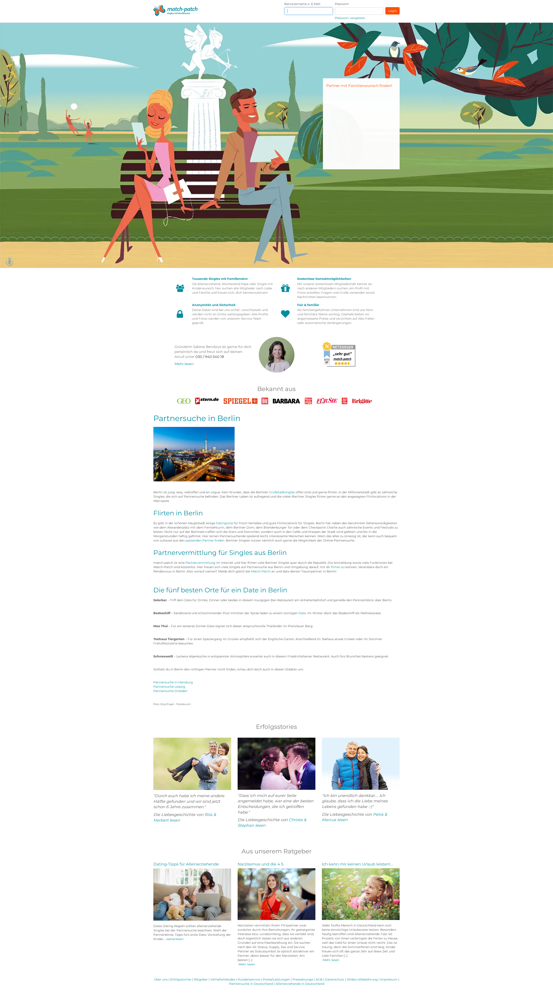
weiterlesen (174, 939)
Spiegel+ (240, 400)
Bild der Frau (344, 401)
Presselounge (302, 979)
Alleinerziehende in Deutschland (300, 984)
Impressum (388, 979)
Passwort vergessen (350, 18)
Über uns (161, 979)
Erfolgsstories (180, 979)
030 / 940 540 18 (209, 357)
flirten (335, 567)
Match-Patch (260, 571)
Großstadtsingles (282, 492)
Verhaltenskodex (222, 979)
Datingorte (224, 523)
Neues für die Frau (308, 401)
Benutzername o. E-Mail (302, 4)
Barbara (286, 400)
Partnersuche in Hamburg (173, 682)
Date (302, 613)
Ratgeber (201, 979)
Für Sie (327, 400)
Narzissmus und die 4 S (260, 864)
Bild (265, 400)
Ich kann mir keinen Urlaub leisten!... (357, 864)
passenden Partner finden (205, 540)
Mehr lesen (184, 364)
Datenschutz (334, 979)
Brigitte (362, 400)
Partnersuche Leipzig (169, 687)
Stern (207, 400)
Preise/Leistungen (276, 979)
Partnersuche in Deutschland (251, 984)
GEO (183, 400)
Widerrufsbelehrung (362, 979)
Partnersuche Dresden (170, 691)
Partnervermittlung (200, 563)
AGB (319, 979)
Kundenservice (249, 979)
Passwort (342, 4)
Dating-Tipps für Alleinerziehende (186, 864)
